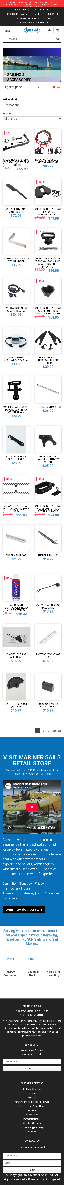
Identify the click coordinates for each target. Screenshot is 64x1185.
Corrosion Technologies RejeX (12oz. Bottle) (16, 608)
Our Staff (32, 1093)
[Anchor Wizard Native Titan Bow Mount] (48, 439)
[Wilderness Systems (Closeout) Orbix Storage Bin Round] (48, 290)
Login (32, 1170)
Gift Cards (52, 14)
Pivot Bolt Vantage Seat (48, 656)
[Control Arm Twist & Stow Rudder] (16, 241)
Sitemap (32, 1132)
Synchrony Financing (17, 14)
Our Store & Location (32, 1089)
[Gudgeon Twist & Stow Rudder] (48, 686)
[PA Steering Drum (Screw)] (16, 686)
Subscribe (32, 1068)
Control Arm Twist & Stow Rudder (16, 260)
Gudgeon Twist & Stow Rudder (48, 705)
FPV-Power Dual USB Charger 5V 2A (16, 309)
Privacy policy (32, 1115)
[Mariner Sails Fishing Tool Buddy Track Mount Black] (16, 389)
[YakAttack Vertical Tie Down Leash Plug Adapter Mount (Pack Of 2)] (48, 241)
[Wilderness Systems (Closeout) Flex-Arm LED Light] (16, 142)
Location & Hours (41, 10)
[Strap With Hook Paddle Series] (16, 439)
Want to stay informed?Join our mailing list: (32, 1052)
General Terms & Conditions (32, 1106)
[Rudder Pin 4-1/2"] (48, 538)
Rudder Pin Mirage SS (48, 407)
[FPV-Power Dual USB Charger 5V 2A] (16, 290)
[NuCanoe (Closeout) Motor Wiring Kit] (48, 142)
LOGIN (47, 18)
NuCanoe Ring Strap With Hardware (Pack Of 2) (16, 509)
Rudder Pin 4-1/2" (48, 555)
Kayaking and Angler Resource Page (32, 1102)
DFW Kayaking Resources (26, 18)
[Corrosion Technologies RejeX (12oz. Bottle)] (16, 587)
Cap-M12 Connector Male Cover (47, 606)
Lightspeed (52, 1179)
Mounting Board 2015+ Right (16, 210)
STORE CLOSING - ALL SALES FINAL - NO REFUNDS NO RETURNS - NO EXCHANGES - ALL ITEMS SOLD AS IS (32, 4)
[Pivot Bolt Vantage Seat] (48, 637)
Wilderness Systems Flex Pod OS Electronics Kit (48, 212)
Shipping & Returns (32, 1123)
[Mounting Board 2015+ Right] (16, 191)
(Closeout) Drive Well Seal (16, 656)
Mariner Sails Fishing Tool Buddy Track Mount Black (16, 410)
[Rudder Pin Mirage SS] (48, 389)
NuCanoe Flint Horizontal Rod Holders (48, 360)
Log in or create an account (32, 1147)
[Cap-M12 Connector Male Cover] (48, 587)
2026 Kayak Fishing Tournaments (32, 23)
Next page (56, 731)
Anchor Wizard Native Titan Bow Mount (48, 459)
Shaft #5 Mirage (16, 555)
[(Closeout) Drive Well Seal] (16, 637)
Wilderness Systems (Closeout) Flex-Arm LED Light (16, 162)
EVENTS (37, 14)
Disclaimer (32, 1110)
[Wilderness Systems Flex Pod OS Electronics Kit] (48, 191)
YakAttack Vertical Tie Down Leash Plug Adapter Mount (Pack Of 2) (47, 262)
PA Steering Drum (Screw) (16, 705)
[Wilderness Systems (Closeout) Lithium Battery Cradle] (48, 488)
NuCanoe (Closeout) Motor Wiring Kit (48, 161)
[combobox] (32, 39)
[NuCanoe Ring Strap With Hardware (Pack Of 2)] (16, 488)
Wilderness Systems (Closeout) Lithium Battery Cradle (48, 509)
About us (32, 1097)
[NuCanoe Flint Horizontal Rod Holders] (48, 340)
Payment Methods (32, 1119)
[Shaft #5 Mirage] (16, 538)
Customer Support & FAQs (32, 1127)
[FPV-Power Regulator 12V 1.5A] (16, 340)
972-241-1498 (20, 10)
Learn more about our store (23, 909)
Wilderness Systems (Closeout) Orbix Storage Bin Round (48, 311)
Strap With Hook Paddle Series (16, 458)
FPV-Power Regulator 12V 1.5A (16, 359)
